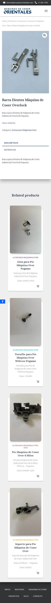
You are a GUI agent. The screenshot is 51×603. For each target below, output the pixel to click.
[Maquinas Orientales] (19, 11)
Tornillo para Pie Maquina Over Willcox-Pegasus (25, 358)
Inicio (7, 589)
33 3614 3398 (43, 3)
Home (4, 21)
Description (11, 143)
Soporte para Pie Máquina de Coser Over (25, 547)
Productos (12, 21)
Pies (25, 448)
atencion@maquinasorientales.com (19, 3)
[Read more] (37, 286)
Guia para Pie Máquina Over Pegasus (25, 265)
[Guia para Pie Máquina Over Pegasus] (25, 229)
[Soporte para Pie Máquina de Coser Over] (25, 511)
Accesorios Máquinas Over (24, 130)
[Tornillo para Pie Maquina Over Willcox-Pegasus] (25, 321)
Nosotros (19, 589)
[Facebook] (2, 301)
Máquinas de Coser (38, 589)
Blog (26, 596)
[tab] (25, 143)
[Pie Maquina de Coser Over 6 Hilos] (25, 417)
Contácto (37, 596)
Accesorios (22, 21)
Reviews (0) (10, 150)
